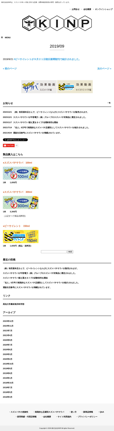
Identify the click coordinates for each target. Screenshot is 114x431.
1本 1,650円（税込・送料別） (17, 246)
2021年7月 (7, 330)
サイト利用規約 (64, 417)
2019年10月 (8, 364)
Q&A (102, 412)
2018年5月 (7, 392)
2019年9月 (7, 368)
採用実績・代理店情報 (27, 417)
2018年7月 (7, 387)
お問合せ (76, 9)
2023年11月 (8, 326)
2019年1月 (7, 378)
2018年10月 (8, 383)
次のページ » (104, 68)
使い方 (74, 412)
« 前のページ (10, 68)
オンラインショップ (104, 9)
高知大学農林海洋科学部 (13, 304)
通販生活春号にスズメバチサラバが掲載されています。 (27, 287)
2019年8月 (7, 373)
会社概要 (87, 9)
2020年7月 (7, 345)
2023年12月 (8, 321)
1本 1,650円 (10, 182)
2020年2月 (7, 359)
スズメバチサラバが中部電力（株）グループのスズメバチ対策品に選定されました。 (40, 273)
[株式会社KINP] (57, 30)
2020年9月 (7, 340)
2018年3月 (7, 397)
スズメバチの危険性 (19, 412)
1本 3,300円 (10, 212)
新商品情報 (88, 412)
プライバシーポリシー (87, 417)
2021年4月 (7, 335)
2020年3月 (7, 354)
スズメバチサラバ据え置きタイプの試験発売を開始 (25, 278)
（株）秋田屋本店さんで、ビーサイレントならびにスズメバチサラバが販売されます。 (41, 268)
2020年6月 (7, 349)
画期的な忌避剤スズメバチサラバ (49, 412)
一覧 (109, 103)
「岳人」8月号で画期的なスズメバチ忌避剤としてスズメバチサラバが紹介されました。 (41, 282)
